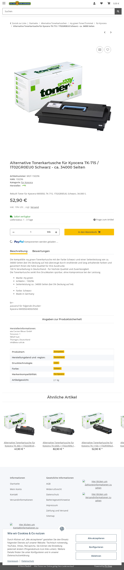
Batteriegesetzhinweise (58, 499)
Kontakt (14, 494)
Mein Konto (16, 489)
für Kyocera (27, 182)
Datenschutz (27, 561)
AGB (48, 483)
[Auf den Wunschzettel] (107, 49)
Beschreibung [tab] (19, 251)
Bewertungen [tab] (41, 251)
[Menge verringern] (13, 232)
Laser (56, 363)
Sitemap (50, 515)
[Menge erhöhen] (56, 232)
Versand (35, 207)
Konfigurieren (96, 547)
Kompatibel (58, 352)
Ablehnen (96, 556)
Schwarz (57, 368)
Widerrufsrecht (54, 489)
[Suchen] (118, 11)
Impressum (12, 561)
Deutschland (59, 357)
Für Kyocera (59, 374)
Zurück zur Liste (19, 23)
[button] (94, 3)
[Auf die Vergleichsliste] (99, 49)
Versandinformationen (21, 499)
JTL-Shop (108, 566)
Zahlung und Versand (57, 510)
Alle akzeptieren (96, 538)
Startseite (15, 483)
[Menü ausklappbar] (3, 2)
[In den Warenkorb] (12, 42)
